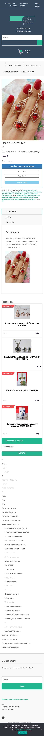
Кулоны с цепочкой (8, 488)
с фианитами (18, 194)
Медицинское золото (29, 197)
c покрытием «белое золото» (15, 544)
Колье (4, 496)
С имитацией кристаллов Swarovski (17, 619)
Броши (4, 492)
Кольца (4, 468)
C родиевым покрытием (13, 536)
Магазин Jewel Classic (14, 65)
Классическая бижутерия (10, 192)
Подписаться (22, 182)
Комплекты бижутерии (11, 72)
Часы (3, 504)
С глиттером (9, 598)
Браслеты (5, 472)
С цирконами (17, 199)
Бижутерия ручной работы (11, 520)
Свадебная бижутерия (9, 635)
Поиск (22, 686)
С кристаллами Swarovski (14, 573)
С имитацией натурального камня (17, 614)
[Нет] (41, 729)
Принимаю (22, 733)
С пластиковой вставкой (13, 627)
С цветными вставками (30, 194)
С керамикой (9, 586)
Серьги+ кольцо (7, 195)
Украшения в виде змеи (10, 460)
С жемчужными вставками (14, 590)
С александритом (11, 581)
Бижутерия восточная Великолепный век (16, 643)
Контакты (22, 5)
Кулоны (4, 484)
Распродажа (8, 446)
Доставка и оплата (10, 3)
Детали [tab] (8, 217)
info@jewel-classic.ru (24, 31)
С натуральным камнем (13, 606)
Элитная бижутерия (28, 199)
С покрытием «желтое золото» (15, 549)
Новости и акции (23, 3)
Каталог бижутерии (31, 65)
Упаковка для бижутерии (10, 647)
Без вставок (9, 565)
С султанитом (10, 577)
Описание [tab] (11, 211)
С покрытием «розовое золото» (17, 532)
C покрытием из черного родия (16, 528)
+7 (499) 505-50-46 (23, 28)
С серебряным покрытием (14, 540)
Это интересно (13, 5)
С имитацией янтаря (12, 610)
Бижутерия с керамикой (10, 516)
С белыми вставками (12, 557)
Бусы (3, 500)
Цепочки (4, 476)
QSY (3, 201)
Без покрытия (9, 553)
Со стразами (9, 602)
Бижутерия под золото (30, 190)
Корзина (37, 3)
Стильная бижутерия (9, 512)
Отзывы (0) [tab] (10, 222)
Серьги (4, 464)
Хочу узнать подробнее (24, 729)
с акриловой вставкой (12, 631)
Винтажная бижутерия (9, 639)
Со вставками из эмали (13, 623)
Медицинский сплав (15, 197)
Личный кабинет (37, 5)
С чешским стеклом (12, 594)
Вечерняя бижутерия (24, 195)
